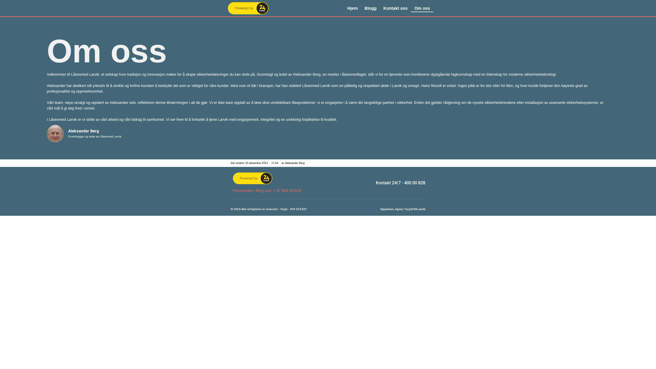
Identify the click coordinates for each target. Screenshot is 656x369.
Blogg (371, 8)
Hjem (352, 8)
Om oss (422, 8)
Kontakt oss (395, 8)
